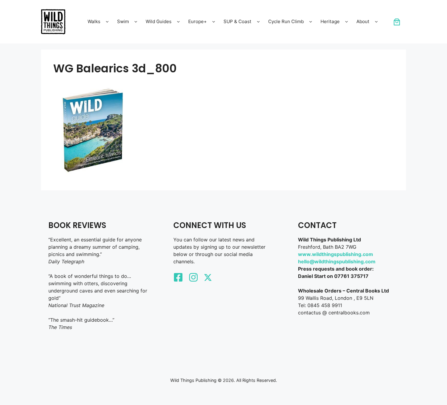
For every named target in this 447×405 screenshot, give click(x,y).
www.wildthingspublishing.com (335, 254)
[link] (397, 22)
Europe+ (197, 21)
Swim (123, 21)
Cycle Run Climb (286, 21)
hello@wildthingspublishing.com (337, 261)
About (362, 21)
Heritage (330, 21)
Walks (94, 21)
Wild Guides (159, 21)
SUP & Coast (237, 21)
